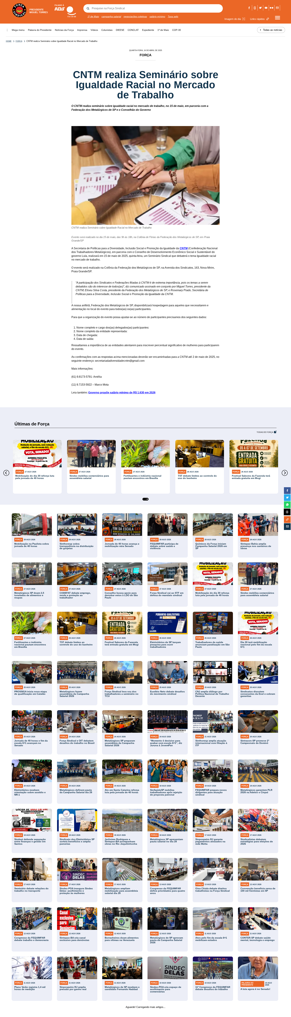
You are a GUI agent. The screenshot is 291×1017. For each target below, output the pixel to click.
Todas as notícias (271, 29)
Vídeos (94, 30)
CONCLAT (133, 30)
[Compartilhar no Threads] (287, 512)
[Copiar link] (287, 519)
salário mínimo (157, 16)
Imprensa (82, 30)
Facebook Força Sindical (249, 8)
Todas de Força (265, 432)
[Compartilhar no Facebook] (287, 490)
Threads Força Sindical (255, 8)
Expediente (148, 30)
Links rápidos (257, 19)
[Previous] (6, 473)
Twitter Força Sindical (260, 8)
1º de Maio (93, 16)
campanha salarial (111, 16)
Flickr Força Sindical (271, 8)
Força (19, 41)
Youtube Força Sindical (266, 8)
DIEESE (120, 30)
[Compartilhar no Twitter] (287, 497)
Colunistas (106, 30)
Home (8, 41)
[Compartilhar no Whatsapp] (287, 504)
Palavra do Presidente (40, 30)
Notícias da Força (64, 30)
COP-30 (176, 30)
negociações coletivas (135, 16)
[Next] (285, 473)
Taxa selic (173, 16)
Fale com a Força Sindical (277, 8)
